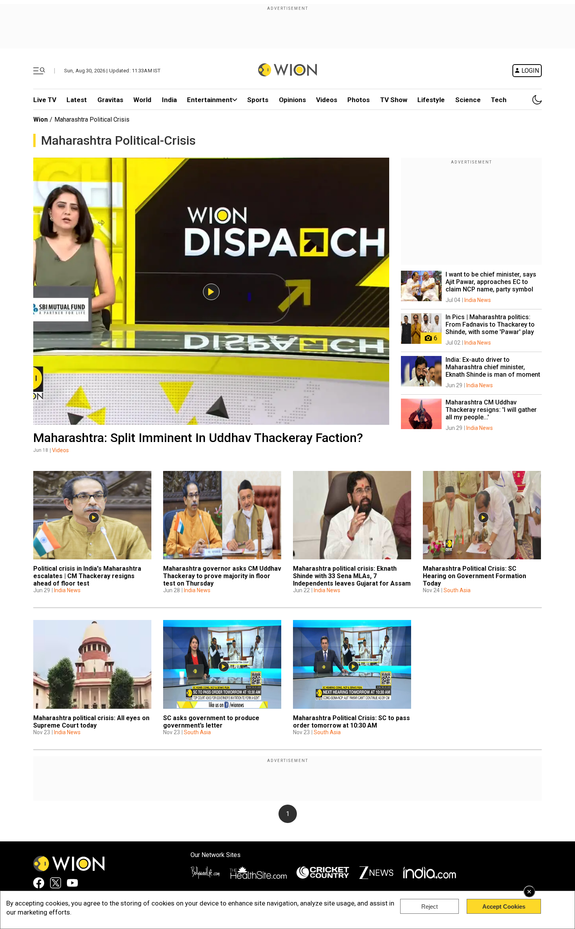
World (142, 100)
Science (468, 100)
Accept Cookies (503, 906)
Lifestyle (431, 100)
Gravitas (110, 100)
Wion (40, 119)
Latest (76, 100)
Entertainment (209, 100)
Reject (429, 906)
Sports (257, 100)
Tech (499, 100)
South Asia (457, 590)
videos (326, 100)
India (169, 100)
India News (477, 300)
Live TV (44, 100)
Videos (60, 450)
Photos (358, 100)
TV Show (393, 100)
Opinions (292, 100)
